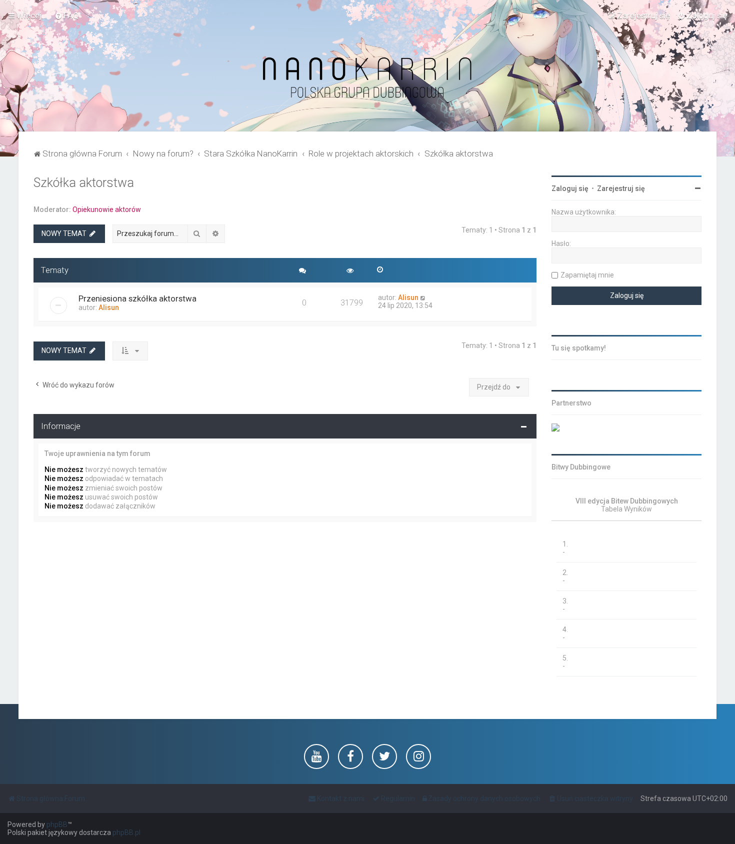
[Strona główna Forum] (367, 78)
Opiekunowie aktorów (106, 210)
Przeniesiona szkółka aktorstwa (137, 299)
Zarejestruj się (621, 188)
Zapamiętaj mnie (587, 275)
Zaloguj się (570, 188)
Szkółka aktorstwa (84, 183)
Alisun (108, 308)
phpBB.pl (126, 832)
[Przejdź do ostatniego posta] (423, 298)
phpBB (57, 824)
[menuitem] (66, 15)
